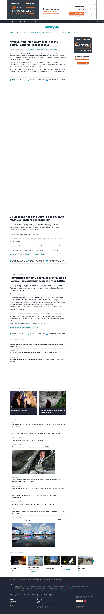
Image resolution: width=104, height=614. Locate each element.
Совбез (32, 158)
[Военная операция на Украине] (18, 565)
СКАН (38, 601)
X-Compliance (13, 601)
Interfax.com (25, 21)
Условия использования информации (84, 604)
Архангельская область (27, 254)
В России (18, 32)
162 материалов (82, 570)
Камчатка (43, 254)
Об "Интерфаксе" (16, 21)
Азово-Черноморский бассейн (30, 327)
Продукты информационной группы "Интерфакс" (32, 594)
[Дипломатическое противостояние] (52, 565)
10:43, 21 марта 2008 (20, 38)
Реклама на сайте (48, 579)
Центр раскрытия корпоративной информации (47, 604)
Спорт (39, 32)
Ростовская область (15, 327)
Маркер (12, 604)
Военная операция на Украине (17, 567)
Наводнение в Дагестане (82, 567)
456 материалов (65, 569)
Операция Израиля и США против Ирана (34, 568)
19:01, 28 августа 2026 (21, 274)
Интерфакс (52, 27)
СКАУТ (11, 602)
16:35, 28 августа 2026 (21, 213)
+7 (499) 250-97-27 (62, 590)
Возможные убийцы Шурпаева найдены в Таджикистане (42, 49)
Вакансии (39, 579)
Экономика (32, 32)
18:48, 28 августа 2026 (21, 93)
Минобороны (25, 158)
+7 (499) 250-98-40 (51, 590)
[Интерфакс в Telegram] (41, 607)
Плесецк (37, 254)
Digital (57, 32)
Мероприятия (58, 579)
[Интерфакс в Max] (47, 607)
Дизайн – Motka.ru (80, 607)
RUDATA (39, 602)
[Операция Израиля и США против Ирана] (35, 565)
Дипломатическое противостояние (50, 567)
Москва (51, 32)
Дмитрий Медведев (15, 158)
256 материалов (48, 570)
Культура (45, 32)
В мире (25, 32)
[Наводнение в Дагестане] (85, 565)
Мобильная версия (6, 21)
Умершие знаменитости (68, 567)
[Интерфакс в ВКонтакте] (43, 607)
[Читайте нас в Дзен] (38, 607)
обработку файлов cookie (75, 588)
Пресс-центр (31, 579)
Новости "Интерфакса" (42, 599)
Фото (75, 32)
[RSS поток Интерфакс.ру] (45, 607)
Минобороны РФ (14, 254)
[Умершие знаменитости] (68, 565)
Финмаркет (42, 21)
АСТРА (11, 605)
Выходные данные (80, 606)
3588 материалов (32, 571)
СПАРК (12, 599)
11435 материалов (15, 570)
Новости (63, 32)
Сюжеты (70, 32)
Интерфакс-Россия (34, 21)
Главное (12, 32)
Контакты (12, 579)
